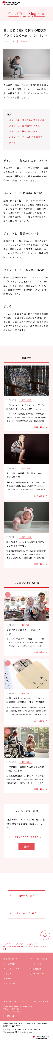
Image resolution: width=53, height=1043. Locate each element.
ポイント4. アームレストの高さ (25, 137)
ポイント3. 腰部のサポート (23, 131)
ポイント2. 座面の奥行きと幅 (25, 125)
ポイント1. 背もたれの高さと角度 (26, 120)
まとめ (12, 142)
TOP (45, 936)
